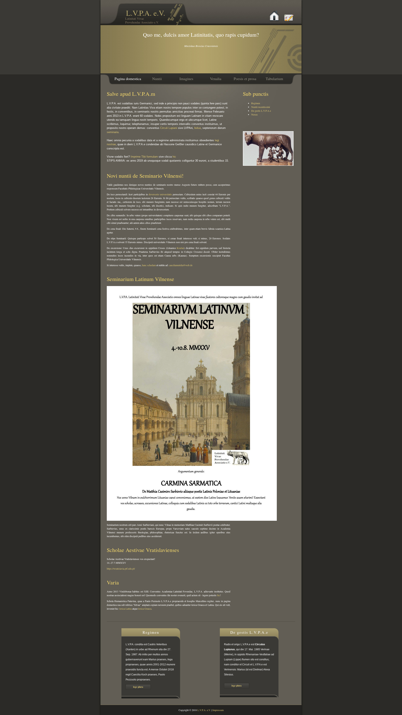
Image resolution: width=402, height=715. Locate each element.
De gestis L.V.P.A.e (261, 110)
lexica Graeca (144, 608)
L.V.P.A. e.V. (145, 16)
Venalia (215, 78)
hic (174, 156)
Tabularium (274, 78)
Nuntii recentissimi (260, 107)
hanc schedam (149, 265)
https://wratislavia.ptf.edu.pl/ (121, 568)
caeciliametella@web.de (180, 265)
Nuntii (157, 78)
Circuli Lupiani (168, 128)
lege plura (138, 687)
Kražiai (180, 248)
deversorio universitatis (160, 194)
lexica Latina (125, 608)
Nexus (254, 114)
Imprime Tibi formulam (144, 156)
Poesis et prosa (245, 78)
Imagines (186, 78)
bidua (197, 128)
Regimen (255, 103)
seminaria (113, 132)
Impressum (218, 710)
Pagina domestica (128, 78)
